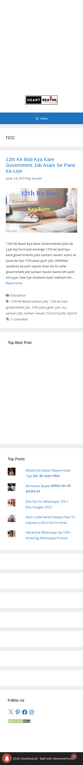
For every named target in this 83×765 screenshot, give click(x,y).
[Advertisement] (41, 49)
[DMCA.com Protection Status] (19, 722)
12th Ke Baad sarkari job (29, 301)
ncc (64, 307)
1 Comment (19, 319)
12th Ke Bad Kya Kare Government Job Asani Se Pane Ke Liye (40, 165)
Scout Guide (56, 313)
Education (18, 295)
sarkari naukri (35, 313)
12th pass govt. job (45, 307)
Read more (14, 283)
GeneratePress (63, 758)
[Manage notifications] (74, 756)
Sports (72, 313)
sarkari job (14, 313)
